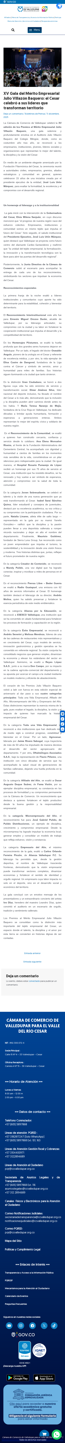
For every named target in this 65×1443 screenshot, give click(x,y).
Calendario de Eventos (16, 1296)
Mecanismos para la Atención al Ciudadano (27, 1288)
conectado (34, 981)
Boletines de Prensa (35, 114)
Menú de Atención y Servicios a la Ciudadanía (24, 21)
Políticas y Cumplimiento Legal (22, 1249)
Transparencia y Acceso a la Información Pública (29, 1273)
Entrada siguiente (32, 962)
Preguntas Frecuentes (16, 1304)
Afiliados (7, 17)
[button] (13, 30)
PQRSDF (9, 1281)
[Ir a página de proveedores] (44, 1435)
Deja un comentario (13, 114)
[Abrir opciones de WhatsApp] (57, 1435)
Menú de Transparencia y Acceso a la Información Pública (33, 17)
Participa (58, 17)
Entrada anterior (32, 953)
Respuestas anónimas (50, 21)
